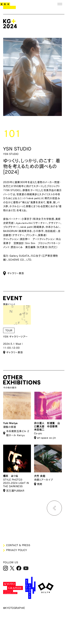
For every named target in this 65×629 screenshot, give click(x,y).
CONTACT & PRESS (18, 545)
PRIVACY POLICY (16, 550)
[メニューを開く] (59, 4)
